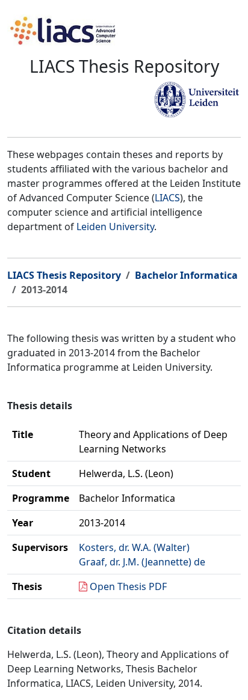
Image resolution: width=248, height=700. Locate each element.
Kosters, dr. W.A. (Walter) (134, 547)
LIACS (167, 197)
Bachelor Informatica (186, 275)
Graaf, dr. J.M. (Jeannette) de (142, 561)
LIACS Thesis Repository (64, 275)
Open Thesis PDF (128, 586)
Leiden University (115, 226)
